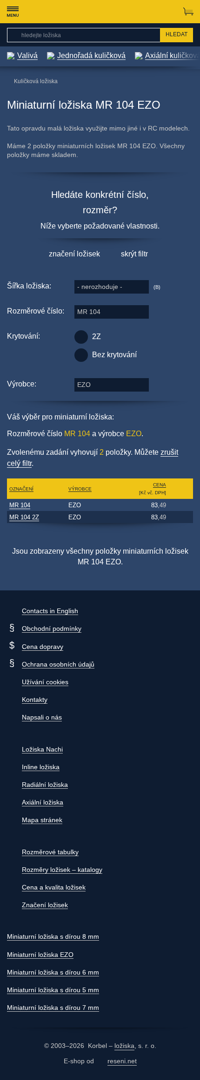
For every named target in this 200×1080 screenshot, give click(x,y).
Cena (159, 484)
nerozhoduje (99, 286)
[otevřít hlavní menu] (12, 11)
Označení (21, 488)
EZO (84, 384)
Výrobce (80, 488)
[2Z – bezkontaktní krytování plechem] (81, 337)
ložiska (124, 1045)
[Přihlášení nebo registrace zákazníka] (170, 11)
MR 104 (88, 311)
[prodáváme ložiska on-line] (57, 11)
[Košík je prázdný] (188, 11)
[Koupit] (181, 505)
